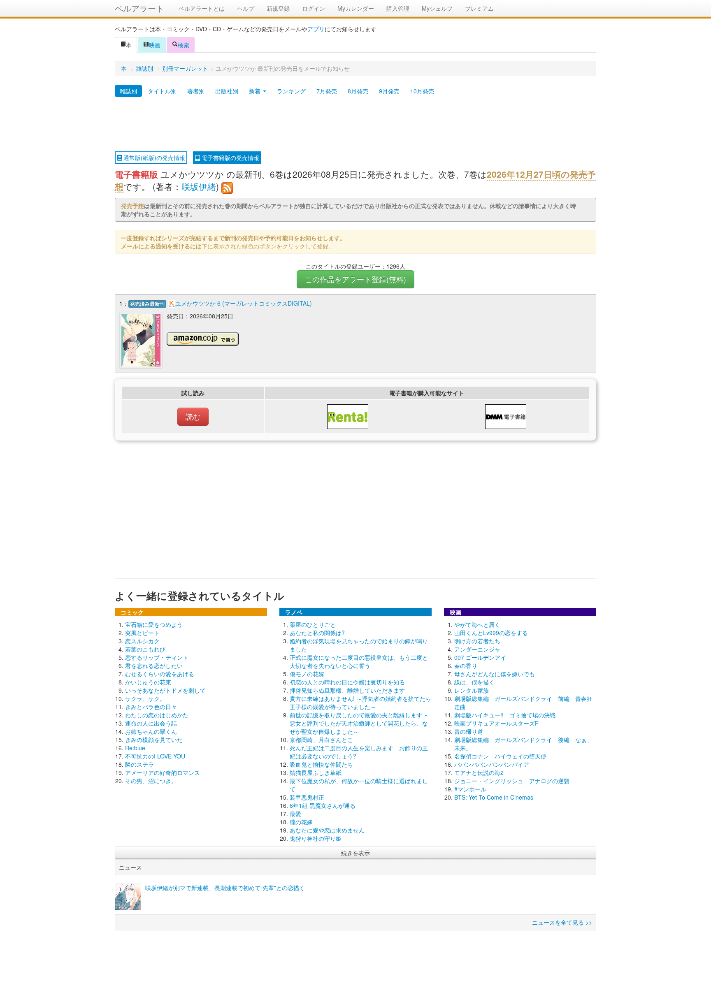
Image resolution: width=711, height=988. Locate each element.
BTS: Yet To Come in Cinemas (493, 797)
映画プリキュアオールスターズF (496, 723)
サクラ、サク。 (145, 698)
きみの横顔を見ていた (154, 739)
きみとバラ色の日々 (151, 707)
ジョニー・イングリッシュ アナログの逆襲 (511, 781)
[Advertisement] (355, 124)
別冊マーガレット (185, 68)
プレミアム (479, 8)
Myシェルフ (437, 8)
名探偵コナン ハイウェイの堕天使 (500, 756)
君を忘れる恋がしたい (154, 665)
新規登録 (278, 8)
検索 (183, 45)
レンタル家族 (471, 690)
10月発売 (422, 91)
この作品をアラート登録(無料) (355, 279)
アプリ (316, 29)
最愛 (295, 813)
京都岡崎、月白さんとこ (321, 739)
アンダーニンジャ (477, 649)
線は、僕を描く (474, 682)
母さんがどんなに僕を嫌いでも (494, 674)
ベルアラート (139, 8)
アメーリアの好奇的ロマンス (162, 772)
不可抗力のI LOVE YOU (155, 756)
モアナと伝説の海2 (479, 772)
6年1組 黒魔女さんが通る (323, 805)
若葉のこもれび (145, 649)
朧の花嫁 (301, 822)
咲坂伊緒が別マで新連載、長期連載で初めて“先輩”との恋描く (225, 888)
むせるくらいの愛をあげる (159, 674)
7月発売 (326, 91)
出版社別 (226, 91)
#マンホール (470, 789)
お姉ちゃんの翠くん (151, 731)
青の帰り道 (468, 731)
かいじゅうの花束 (148, 682)
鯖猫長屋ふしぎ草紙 (316, 772)
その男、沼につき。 (151, 781)
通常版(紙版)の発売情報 (153, 157)
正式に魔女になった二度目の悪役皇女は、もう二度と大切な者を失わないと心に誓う (359, 661)
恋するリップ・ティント (156, 657)
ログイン (313, 8)
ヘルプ (245, 8)
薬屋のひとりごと (313, 624)
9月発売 (389, 91)
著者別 (195, 91)
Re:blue (135, 748)
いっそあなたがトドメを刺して (165, 690)
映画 (154, 45)
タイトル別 (162, 91)
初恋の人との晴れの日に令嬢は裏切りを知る (347, 682)
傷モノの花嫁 (307, 674)
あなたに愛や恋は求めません (327, 830)
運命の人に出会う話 (151, 723)
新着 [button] (255, 91)
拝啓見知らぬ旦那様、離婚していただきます (347, 690)
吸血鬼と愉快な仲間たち (321, 764)
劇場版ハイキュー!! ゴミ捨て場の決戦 (504, 715)
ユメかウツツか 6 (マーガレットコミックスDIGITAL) (243, 303)
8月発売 (358, 91)
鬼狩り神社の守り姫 (316, 838)
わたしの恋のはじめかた (156, 715)
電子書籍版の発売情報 (229, 157)
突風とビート (142, 633)
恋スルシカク (142, 641)
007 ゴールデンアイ (480, 657)
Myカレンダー (355, 8)
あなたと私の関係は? (317, 633)
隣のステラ (139, 764)
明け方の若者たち (477, 641)
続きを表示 (355, 853)
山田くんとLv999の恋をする (491, 633)
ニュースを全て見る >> (562, 922)
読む (193, 416)
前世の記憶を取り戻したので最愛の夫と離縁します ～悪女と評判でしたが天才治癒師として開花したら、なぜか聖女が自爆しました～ (360, 723)
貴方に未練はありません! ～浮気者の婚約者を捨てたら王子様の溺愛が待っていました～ (360, 702)
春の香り (465, 665)
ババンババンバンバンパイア (491, 764)
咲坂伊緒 (198, 186)
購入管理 (397, 8)
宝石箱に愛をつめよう (154, 624)
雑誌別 (144, 68)
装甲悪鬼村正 (307, 797)
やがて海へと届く (477, 624)
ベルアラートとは (202, 8)
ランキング (291, 91)
